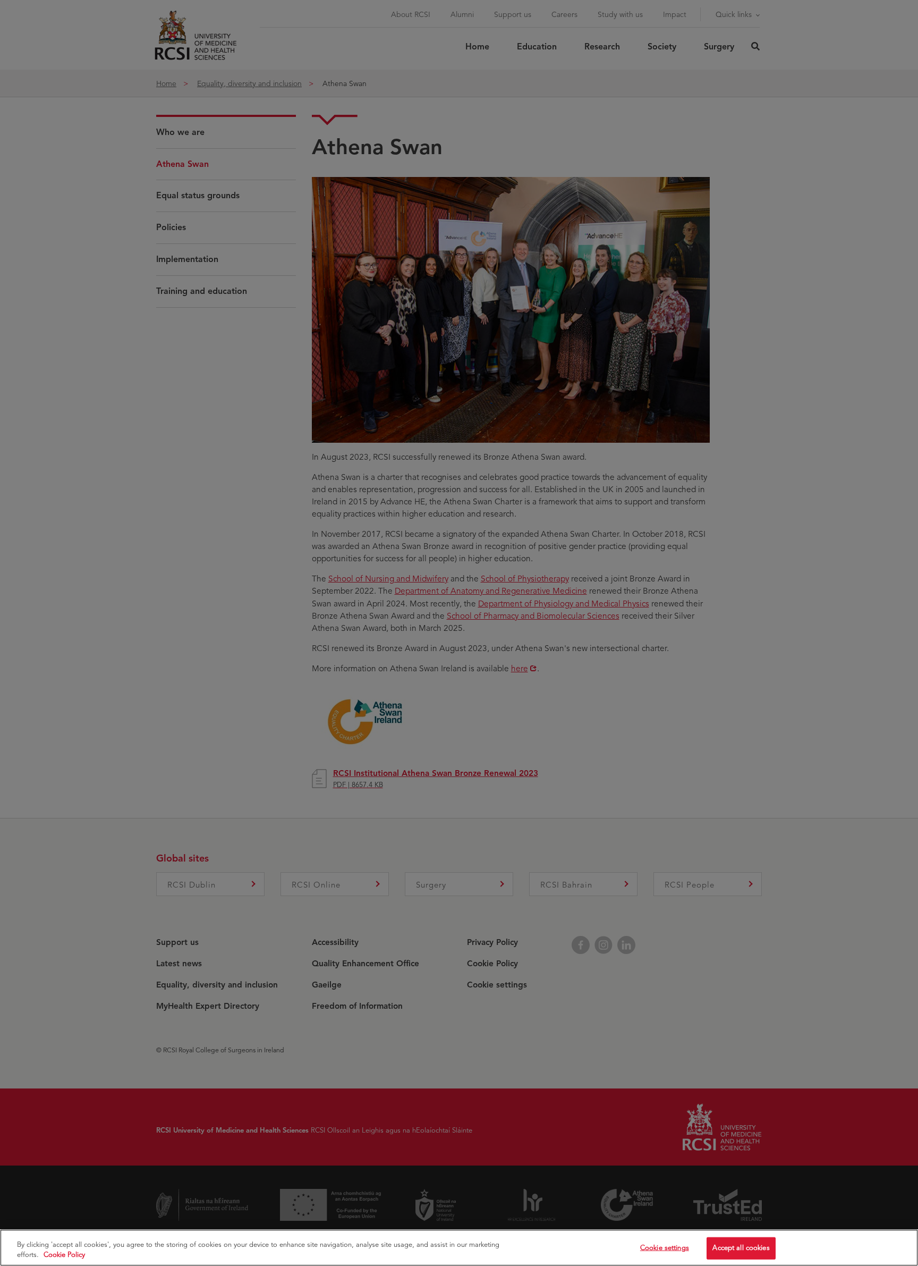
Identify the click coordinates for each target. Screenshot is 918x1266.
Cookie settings (664, 1248)
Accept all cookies (740, 1248)
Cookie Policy (64, 1255)
